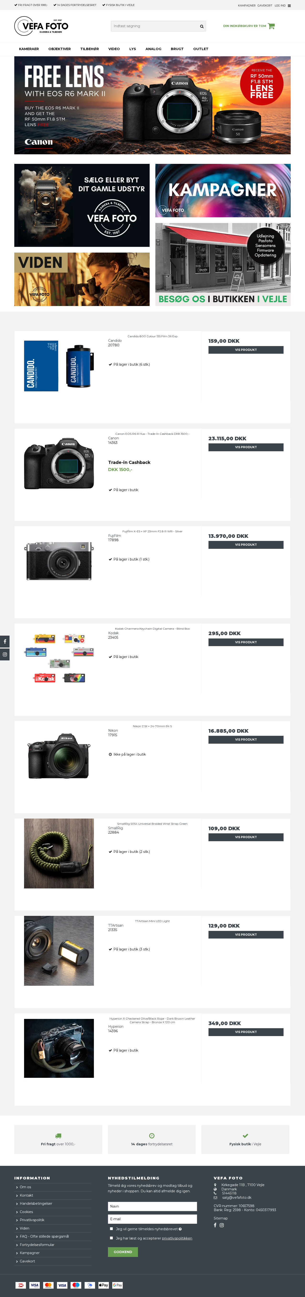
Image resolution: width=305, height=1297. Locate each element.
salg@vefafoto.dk (236, 1197)
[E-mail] (152, 1219)
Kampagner (247, 5)
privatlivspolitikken (177, 1238)
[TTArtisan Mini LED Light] (59, 960)
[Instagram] (5, 654)
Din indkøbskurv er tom (244, 26)
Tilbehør (89, 49)
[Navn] (152, 1206)
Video (114, 49)
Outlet (200, 49)
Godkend (123, 1252)
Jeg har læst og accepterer (154, 1238)
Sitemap (221, 1218)
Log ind (280, 5)
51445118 (229, 1193)
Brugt (177, 49)
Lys (132, 49)
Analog (153, 49)
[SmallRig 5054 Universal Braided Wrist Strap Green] (59, 863)
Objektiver (59, 49)
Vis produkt (246, 350)
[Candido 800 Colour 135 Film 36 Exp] (59, 375)
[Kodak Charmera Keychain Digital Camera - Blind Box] (59, 667)
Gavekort (265, 5)
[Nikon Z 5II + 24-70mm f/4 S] (59, 765)
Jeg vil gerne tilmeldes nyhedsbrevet (156, 1228)
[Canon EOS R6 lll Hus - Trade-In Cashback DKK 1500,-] (59, 473)
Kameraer (29, 49)
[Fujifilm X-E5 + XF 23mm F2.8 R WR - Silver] (59, 570)
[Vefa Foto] (41, 26)
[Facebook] (5, 642)
